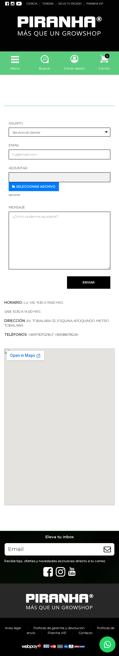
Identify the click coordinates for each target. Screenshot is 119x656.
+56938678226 (66, 334)
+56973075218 (39, 334)
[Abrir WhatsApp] (107, 644)
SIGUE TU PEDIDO (70, 3)
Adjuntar (18, 168)
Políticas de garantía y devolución (59, 628)
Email (14, 145)
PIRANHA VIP (94, 3)
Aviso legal (13, 628)
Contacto (85, 633)
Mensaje (17, 207)
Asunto (16, 123)
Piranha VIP (57, 633)
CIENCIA (32, 3)
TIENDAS (48, 3)
